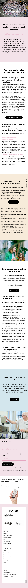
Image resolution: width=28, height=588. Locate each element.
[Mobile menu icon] (2, 3)
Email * (3, 446)
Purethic (12, 195)
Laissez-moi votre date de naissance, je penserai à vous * (14, 454)
